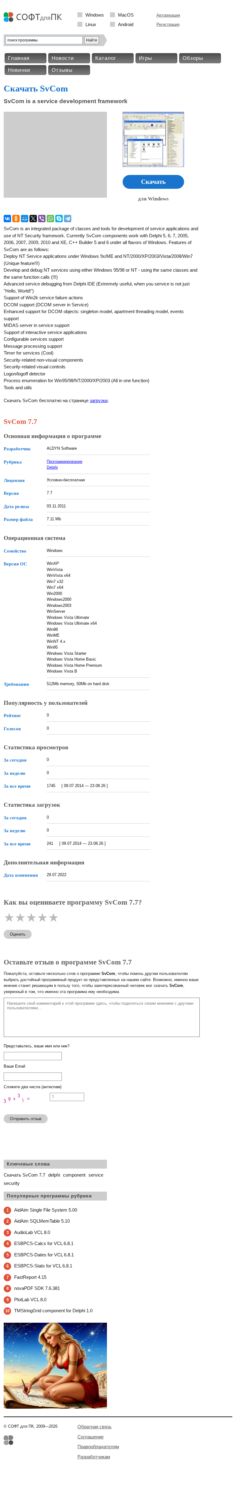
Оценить (18, 934)
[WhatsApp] (50, 218)
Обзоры (193, 58)
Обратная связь (94, 1426)
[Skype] (59, 218)
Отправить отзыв (25, 1118)
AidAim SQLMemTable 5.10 (42, 1221)
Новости (63, 58)
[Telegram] (67, 218)
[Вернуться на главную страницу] (34, 20)
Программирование (64, 461)
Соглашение (90, 1436)
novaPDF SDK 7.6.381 (37, 1288)
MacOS (126, 14)
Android (125, 24)
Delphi (52, 467)
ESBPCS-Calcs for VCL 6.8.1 (43, 1243)
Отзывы (62, 70)
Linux (90, 24)
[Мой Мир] (24, 218)
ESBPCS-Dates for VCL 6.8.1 (44, 1254)
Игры (145, 58)
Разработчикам (93, 1456)
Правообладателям (98, 1446)
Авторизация (168, 15)
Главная (19, 58)
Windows (94, 14)
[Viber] (41, 218)
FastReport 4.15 (30, 1277)
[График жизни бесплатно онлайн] (55, 1407)
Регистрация (167, 24)
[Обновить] (27, 1106)
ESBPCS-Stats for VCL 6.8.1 (43, 1265)
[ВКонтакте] (7, 218)
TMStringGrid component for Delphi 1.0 (53, 1310)
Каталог (105, 58)
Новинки (19, 70)
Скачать (153, 181)
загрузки (99, 400)
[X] (33, 218)
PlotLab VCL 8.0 (30, 1299)
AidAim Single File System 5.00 (45, 1210)
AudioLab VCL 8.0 (32, 1232)
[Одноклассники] (16, 218)
